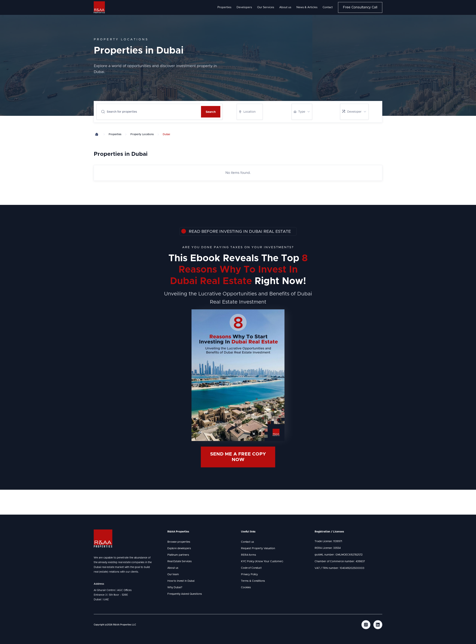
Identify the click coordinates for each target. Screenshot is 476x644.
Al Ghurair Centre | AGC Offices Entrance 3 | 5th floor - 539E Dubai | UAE (113, 595)
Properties (224, 7)
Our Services (265, 7)
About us (285, 7)
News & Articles (306, 7)
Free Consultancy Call (360, 7)
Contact (328, 7)
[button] (250, 112)
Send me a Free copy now (238, 457)
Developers (244, 7)
